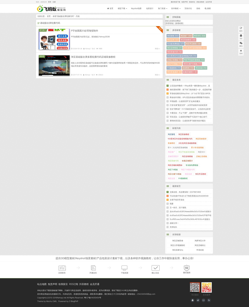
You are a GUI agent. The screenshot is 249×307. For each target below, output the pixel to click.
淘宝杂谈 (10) (201, 68)
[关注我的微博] (198, 300)
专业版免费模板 (192, 165)
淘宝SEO (201, 152)
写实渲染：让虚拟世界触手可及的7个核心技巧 (188, 117)
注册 (54, 2)
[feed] (209, 300)
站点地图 (42, 284)
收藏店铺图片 (187, 161)
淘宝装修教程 (183, 134)
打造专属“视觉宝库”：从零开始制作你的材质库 (188, 105)
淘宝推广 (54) (186, 36)
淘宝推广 (171, 152)
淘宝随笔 (171, 134)
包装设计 (149, 8)
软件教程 (175, 8)
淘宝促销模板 (187, 156)
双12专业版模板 (197, 148)
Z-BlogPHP (73, 301)
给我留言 (63, 284)
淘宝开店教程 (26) (193, 44)
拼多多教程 (200, 2)
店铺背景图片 (173, 156)
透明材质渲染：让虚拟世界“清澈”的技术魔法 (188, 121)
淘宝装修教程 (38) (188, 40)
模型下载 (121, 8)
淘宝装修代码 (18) (174, 52)
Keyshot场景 (136, 8)
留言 (241, 31)
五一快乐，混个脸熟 (178, 207)
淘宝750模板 (173, 170)
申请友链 (200, 250)
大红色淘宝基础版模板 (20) (195, 48)
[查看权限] (179, 23)
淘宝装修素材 (201, 139)
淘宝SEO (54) (199, 36)
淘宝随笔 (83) (173, 36)
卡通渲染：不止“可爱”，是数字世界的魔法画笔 (188, 113)
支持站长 (173, 227)
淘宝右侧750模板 (174, 174)
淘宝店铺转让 (200, 245)
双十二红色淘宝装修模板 (178, 148)
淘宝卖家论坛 (177, 250)
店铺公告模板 (201, 156)
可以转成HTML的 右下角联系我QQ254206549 (189, 196)
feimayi (88, 49)
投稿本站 (192, 2)
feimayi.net (61, 297)
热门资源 (161, 8)
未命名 (42, 56)
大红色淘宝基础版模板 (187, 143)
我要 (171, 204)
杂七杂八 (43, 30)
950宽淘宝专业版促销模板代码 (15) (181, 56)
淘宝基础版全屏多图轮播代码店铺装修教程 (93, 56)
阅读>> (157, 49)
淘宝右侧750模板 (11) (192, 64)
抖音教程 (84, 284)
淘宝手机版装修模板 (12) (194, 60)
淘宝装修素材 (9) (174, 72)
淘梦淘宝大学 (200, 240)
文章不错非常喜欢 (177, 200)
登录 (49, 2)
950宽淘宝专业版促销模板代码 (180, 139)
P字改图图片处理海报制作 (84, 30)
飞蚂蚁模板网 (51, 8)
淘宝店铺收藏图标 (175, 165)
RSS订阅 (73, 284)
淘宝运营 (171, 178)
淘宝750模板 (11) (174, 64)
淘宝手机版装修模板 (186, 152)
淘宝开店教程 (200, 174)
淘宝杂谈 (188, 174)
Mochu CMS (51, 301)
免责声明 (184, 2)
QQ (241, 38)
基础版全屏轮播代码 (65, 16)
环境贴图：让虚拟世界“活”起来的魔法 (185, 101)
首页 (111, 8)
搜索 (209, 8)
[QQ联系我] (193, 300)
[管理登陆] (169, 23)
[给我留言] (203, 300)
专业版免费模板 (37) (175, 44)
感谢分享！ (174, 223)
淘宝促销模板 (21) (174, 48)
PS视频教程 (183, 178)
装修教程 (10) (187, 68)
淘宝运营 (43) (173, 40)
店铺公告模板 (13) (174, 60)
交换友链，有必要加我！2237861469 (185, 192)
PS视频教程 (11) (173, 68)
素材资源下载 (175, 2)
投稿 (198, 8)
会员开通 (209, 2)
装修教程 (171, 143)
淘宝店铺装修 (177, 240)
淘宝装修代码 (173, 161)
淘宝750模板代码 (188, 170)
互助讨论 (188, 8)
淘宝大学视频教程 (177, 245)
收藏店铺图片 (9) (190, 72)
